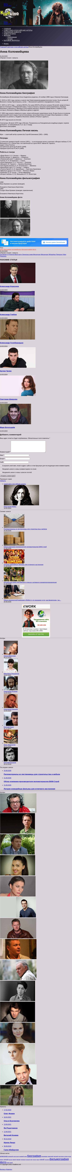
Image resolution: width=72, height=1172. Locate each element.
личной (6, 1159)
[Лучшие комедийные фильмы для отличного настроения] (14, 563)
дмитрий (50, 1156)
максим (10, 1159)
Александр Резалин (10, 691)
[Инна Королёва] (18, 896)
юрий (11, 1162)
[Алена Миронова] (11, 654)
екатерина (61, 1156)
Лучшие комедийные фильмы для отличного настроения (23, 564)
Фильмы (7, 35)
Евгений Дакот (9, 727)
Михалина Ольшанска (11, 673)
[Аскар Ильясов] (17, 1000)
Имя (2, 455)
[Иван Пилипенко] (18, 938)
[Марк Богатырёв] (15, 424)
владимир (44, 1156)
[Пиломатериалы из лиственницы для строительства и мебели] (14, 527)
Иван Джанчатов (9, 745)
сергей (42, 1159)
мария (14, 1159)
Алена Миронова (10, 656)
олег (31, 1159)
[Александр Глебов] (17, 311)
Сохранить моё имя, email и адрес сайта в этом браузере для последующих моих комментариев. (36, 465)
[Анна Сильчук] (17, 1063)
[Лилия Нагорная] (17, 1042)
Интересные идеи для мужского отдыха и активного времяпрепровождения (30, 582)
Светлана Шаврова (8, 399)
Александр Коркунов (9, 286)
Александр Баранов (11, 709)
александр (4, 1156)
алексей (10, 1156)
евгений (56, 1156)
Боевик (10, 39)
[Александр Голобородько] (17, 339)
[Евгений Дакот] (11, 725)
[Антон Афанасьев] (18, 1084)
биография (7, 249)
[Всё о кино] (9, 19)
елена (66, 1156)
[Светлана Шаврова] (18, 395)
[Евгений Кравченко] (17, 833)
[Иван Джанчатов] (11, 743)
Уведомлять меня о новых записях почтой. (17, 472)
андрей (21, 1156)
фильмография (26, 249)
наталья (23, 1159)
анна (1, 249)
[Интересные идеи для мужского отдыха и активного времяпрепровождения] (14, 581)
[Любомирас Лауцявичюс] (18, 980)
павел (37, 1159)
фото (34, 249)
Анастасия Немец (10, 506)
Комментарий (5, 452)
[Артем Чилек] (18, 367)
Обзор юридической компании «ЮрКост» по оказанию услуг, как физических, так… (32, 600)
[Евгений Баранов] (11, 761)
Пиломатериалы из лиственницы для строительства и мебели (25, 529)
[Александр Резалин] (11, 690)
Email (2, 458)
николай (28, 1159)
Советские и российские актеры (18, 30)
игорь (69, 1156)
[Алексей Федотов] (17, 854)
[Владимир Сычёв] (18, 959)
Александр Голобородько (11, 343)
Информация (12, 37)
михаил (18, 1159)
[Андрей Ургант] (18, 812)
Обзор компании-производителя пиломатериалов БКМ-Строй (25, 547)
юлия (8, 1162)
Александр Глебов (8, 315)
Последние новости (12, 32)
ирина (1, 1159)
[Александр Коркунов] (18, 283)
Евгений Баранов (10, 762)
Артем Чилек (6, 371)
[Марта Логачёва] (17, 875)
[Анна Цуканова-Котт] (16, 1105)
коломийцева (16, 249)
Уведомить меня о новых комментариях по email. (19, 469)
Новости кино (10, 34)
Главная (3, 47)
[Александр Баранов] (11, 707)
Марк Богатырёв (7, 427)
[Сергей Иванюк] (17, 1021)
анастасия (16, 1156)
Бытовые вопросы (12, 40)
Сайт (1, 462)
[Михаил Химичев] (18, 917)
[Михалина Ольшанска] (11, 672)
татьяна (47, 1159)
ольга (34, 1159)
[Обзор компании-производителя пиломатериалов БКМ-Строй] (14, 545)
